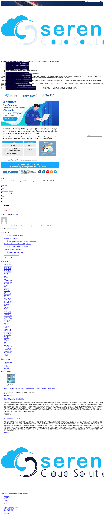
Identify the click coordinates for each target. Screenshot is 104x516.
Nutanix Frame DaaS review (11, 255)
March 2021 (7, 327)
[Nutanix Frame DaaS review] (15, 252)
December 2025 (8, 266)
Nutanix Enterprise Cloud (24, 85)
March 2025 (7, 279)
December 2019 (8, 346)
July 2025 (6, 273)
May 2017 (6, 354)
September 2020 (8, 333)
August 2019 (7, 352)
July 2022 (6, 304)
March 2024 (7, 291)
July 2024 (6, 285)
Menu (83, 1)
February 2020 (7, 343)
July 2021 (6, 321)
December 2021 (8, 314)
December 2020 (8, 332)
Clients (5, 500)
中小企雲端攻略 (8, 510)
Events (5, 67)
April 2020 (7, 341)
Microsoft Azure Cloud (25, 75)
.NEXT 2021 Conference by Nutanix (13, 249)
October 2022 (7, 299)
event (2, 191)
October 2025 (7, 269)
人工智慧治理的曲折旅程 (12, 418)
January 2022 (7, 313)
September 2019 (8, 351)
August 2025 (7, 272)
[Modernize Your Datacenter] (15, 235)
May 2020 (6, 339)
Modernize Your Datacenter (11, 238)
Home (5, 64)
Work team (7, 497)
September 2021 (8, 319)
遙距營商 (6, 513)
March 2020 (7, 342)
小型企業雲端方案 (95, 118)
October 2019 (7, 349)
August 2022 (7, 302)
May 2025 (6, 276)
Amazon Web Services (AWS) (23, 79)
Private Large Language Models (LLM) (20, 66)
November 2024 (8, 280)
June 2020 (6, 338)
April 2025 (7, 277)
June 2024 (6, 286)
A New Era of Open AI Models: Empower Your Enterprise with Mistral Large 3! (31, 389)
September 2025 (8, 270)
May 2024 (6, 288)
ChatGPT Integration (22, 63)
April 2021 (7, 326)
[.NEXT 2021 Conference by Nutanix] (17, 246)
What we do (7, 499)
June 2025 (6, 274)
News (5, 365)
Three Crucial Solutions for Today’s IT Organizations (17, 244)
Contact (6, 501)
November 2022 (8, 298)
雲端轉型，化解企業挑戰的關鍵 (14, 399)
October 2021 (7, 317)
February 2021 (7, 329)
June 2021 (6, 323)
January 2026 (7, 264)
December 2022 (8, 297)
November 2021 (8, 316)
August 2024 (7, 283)
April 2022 (7, 308)
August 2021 (7, 320)
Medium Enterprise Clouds (92, 71)
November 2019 (8, 348)
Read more (7, 393)
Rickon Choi (4, 185)
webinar (11, 191)
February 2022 (7, 311)
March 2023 (7, 292)
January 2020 (7, 345)
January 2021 (7, 330)
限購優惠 (6, 368)
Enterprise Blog (8, 362)
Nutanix (6, 191)
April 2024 (7, 289)
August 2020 (7, 335)
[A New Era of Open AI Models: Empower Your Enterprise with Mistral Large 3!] (11, 382)
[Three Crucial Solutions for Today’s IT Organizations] (21, 241)
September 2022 (8, 301)
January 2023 (7, 295)
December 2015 (8, 355)
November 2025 (8, 267)
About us (6, 496)
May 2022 (6, 307)
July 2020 (6, 336)
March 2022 (7, 310)
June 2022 (6, 305)
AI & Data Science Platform (21, 69)
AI (100, 61)
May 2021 (6, 324)
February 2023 (7, 294)
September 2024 (8, 282)
